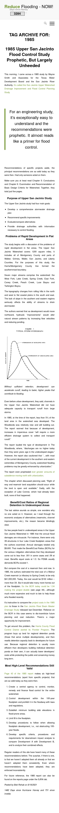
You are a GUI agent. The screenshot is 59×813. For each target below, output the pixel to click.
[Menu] (51, 23)
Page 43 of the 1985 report (18, 673)
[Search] (44, 23)
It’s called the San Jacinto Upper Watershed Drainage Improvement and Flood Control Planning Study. (29, 88)
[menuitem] (44, 23)
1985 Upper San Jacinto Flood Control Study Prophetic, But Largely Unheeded (29, 57)
